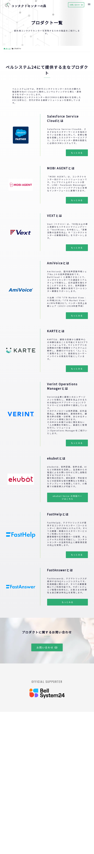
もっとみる (77, 152)
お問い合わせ (75, 5)
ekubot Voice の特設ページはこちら (67, 497)
